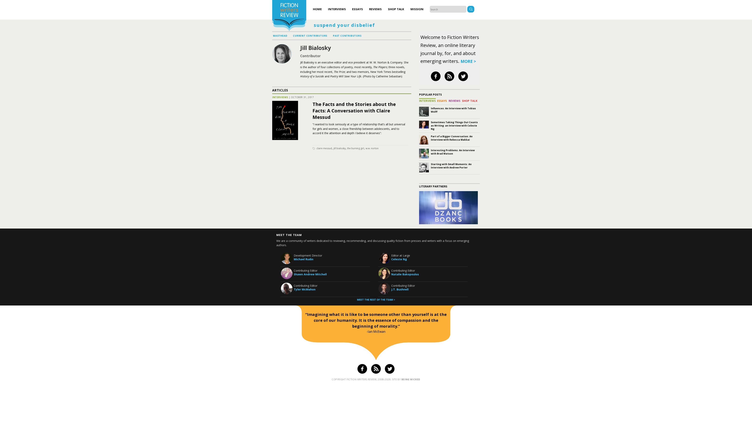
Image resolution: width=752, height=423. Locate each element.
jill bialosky (340, 148)
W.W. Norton (372, 148)
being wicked (410, 379)
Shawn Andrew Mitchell (310, 274)
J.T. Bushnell (400, 289)
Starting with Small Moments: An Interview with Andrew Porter (451, 166)
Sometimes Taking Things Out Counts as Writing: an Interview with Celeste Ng (454, 126)
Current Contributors (310, 35)
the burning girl (355, 148)
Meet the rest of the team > (376, 299)
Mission (416, 9)
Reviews (375, 9)
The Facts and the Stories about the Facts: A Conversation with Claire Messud (354, 110)
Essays (357, 9)
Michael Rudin (303, 259)
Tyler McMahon (304, 289)
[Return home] (289, 16)
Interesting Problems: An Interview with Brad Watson (453, 152)
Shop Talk (396, 9)
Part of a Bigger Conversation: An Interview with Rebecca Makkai (452, 138)
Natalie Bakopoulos (405, 274)
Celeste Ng (399, 259)
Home (317, 9)
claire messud (324, 148)
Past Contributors (347, 35)
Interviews (337, 9)
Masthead (280, 35)
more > (468, 61)
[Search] (470, 10)
